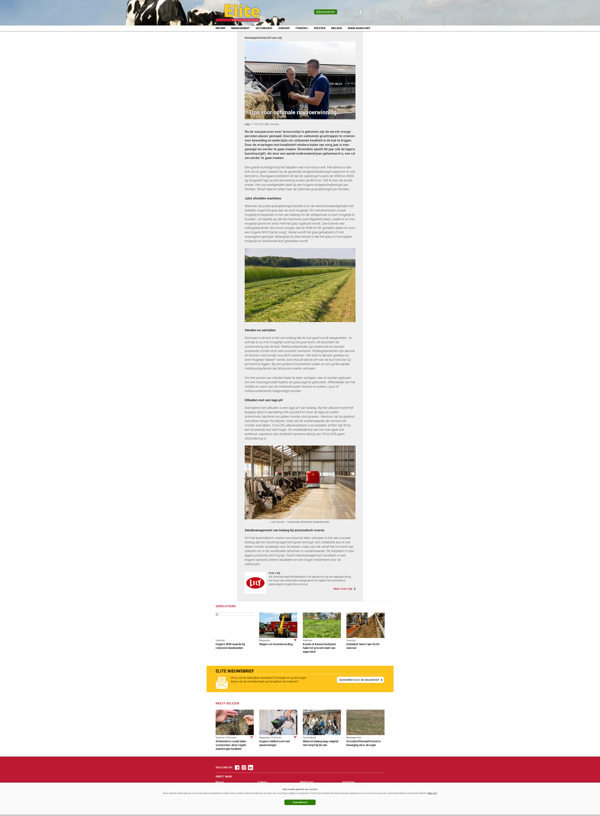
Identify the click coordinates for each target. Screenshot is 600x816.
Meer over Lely (343, 588)
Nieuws (221, 28)
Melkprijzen (306, 782)
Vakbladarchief (359, 28)
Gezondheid (264, 28)
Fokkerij (302, 28)
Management (240, 28)
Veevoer (319, 28)
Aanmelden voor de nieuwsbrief (359, 679)
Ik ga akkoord (300, 802)
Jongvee (284, 28)
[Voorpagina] (242, 13)
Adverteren (348, 782)
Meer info (432, 793)
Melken (336, 28)
